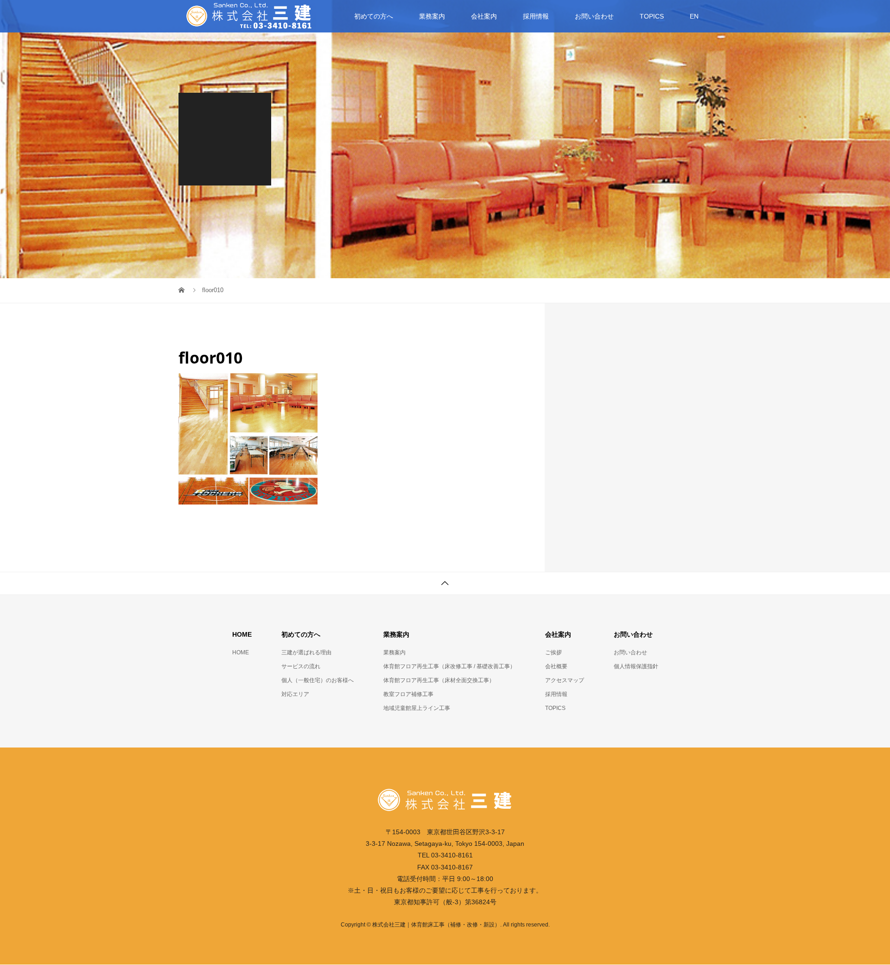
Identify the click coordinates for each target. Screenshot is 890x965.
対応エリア (295, 694)
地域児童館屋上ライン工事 (416, 708)
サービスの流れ (300, 666)
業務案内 (394, 652)
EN (694, 16)
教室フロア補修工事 (408, 694)
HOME (240, 652)
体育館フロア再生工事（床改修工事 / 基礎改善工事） (449, 666)
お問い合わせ (630, 652)
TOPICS (652, 16)
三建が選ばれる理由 (306, 652)
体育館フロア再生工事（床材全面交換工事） (439, 680)
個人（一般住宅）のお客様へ (317, 680)
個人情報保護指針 (636, 666)
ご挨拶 (553, 652)
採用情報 (536, 16)
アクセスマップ (564, 680)
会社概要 (556, 666)
